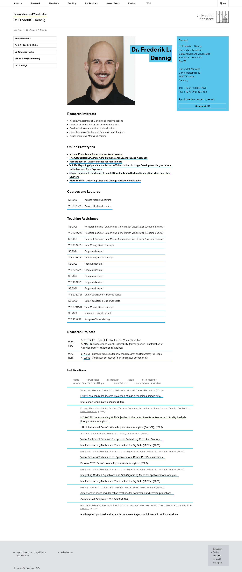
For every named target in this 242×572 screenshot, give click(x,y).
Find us (131, 3)
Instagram (217, 562)
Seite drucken (66, 552)
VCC (148, 3)
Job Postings (21, 65)
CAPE (87, 357)
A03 (86, 344)
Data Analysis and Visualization (30, 14)
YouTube (216, 555)
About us (17, 3)
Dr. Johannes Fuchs (24, 52)
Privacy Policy (22, 555)
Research (35, 3)
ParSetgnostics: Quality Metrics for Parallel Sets (95, 161)
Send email (200, 106)
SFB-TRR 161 (88, 340)
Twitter (216, 552)
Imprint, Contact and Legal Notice (31, 552)
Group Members (23, 38)
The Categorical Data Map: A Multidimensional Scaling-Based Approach (108, 158)
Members (54, 3)
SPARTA (85, 354)
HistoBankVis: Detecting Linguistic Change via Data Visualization (105, 180)
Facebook (217, 549)
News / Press (113, 3)
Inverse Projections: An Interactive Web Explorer (96, 154)
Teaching (72, 3)
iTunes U (217, 559)
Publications (91, 3)
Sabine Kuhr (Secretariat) (27, 58)
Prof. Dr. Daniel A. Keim (26, 45)
